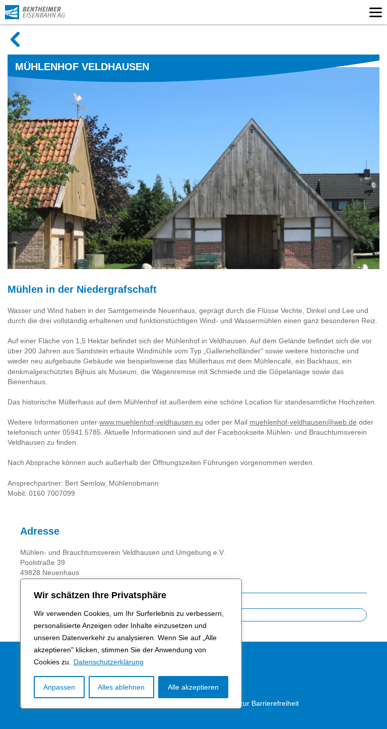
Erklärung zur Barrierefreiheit (253, 703)
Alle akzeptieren (193, 687)
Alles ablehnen (121, 687)
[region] (131, 644)
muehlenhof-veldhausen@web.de (303, 422)
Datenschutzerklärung (109, 662)
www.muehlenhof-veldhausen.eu (151, 422)
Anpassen (59, 687)
